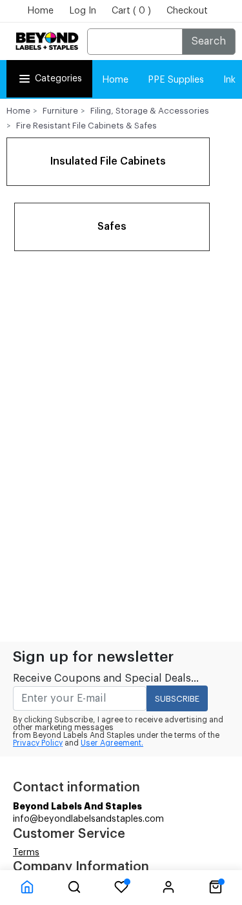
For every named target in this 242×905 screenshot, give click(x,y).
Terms (26, 852)
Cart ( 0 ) (131, 10)
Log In (82, 10)
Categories (58, 78)
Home (40, 10)
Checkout (187, 10)
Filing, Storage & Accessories (149, 111)
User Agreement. (112, 743)
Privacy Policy (38, 743)
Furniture (60, 111)
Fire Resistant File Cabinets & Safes (86, 125)
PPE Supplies (176, 80)
